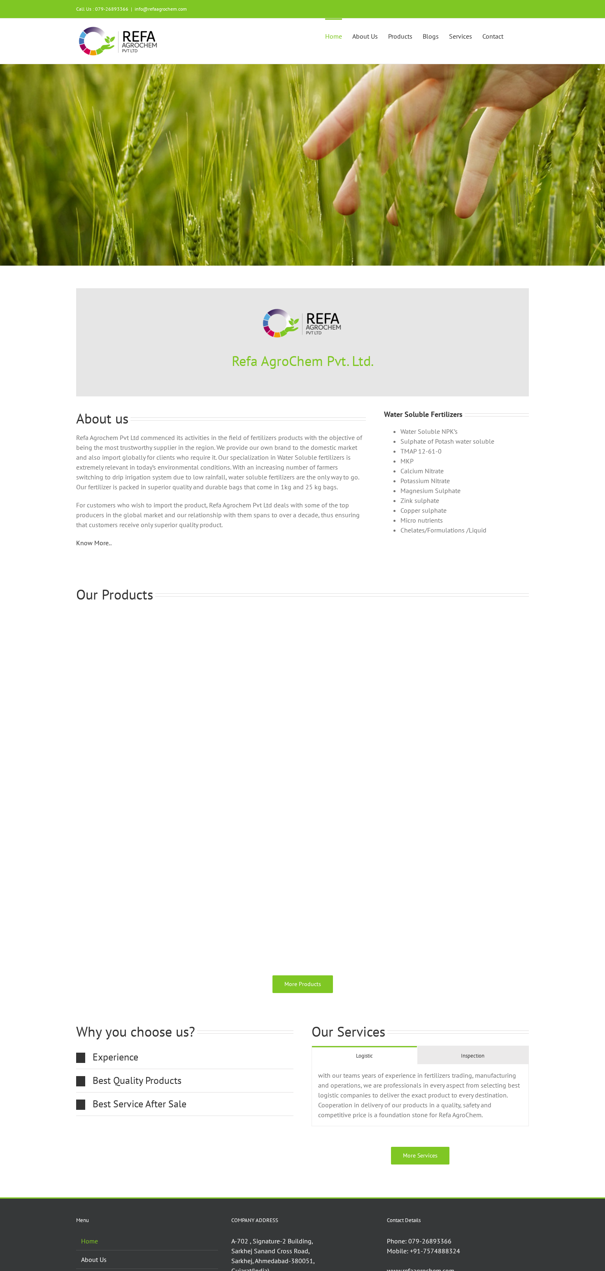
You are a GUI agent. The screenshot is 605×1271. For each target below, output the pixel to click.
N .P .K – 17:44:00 (335, 957)
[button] (516, 36)
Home (89, 1241)
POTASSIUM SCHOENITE (115, 833)
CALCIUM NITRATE (105, 957)
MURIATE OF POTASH (110, 710)
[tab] (364, 1055)
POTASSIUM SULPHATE (344, 833)
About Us (94, 1259)
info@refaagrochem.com (161, 9)
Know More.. (94, 543)
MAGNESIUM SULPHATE (345, 710)
